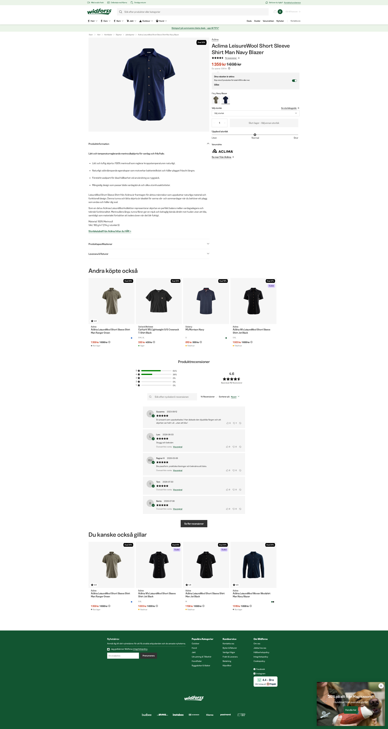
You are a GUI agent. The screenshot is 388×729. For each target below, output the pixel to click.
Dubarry (189, 326)
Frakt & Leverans (230, 656)
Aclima (215, 39)
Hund (194, 648)
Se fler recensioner (194, 523)
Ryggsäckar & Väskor (201, 665)
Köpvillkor (227, 665)
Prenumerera (149, 655)
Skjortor (119, 34)
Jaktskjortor (129, 34)
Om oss (257, 643)
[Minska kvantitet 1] (214, 123)
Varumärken (268, 21)
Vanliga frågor (229, 652)
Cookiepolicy (259, 661)
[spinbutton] (219, 123)
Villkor (216, 84)
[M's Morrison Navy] (206, 301)
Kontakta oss (295, 21)
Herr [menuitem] (93, 21)
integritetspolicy (140, 649)
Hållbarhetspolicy (261, 652)
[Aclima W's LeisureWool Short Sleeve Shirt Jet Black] (253, 301)
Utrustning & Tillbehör (201, 656)
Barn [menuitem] (119, 21)
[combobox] (255, 113)
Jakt (194, 652)
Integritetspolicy (261, 656)
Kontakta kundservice (292, 2)
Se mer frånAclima (221, 157)
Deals (249, 21)
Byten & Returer (230, 648)
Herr (98, 34)
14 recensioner (231, 58)
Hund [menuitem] (161, 21)
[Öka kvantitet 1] (224, 123)
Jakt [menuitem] (132, 21)
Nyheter (280, 21)
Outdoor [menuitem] (146, 21)
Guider (257, 21)
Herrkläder (108, 34)
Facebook (260, 669)
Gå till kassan (292, 11)
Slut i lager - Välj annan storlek (264, 122)
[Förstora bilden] (149, 85)
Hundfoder (197, 661)
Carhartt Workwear (145, 326)
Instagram (260, 673)
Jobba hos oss (260, 648)
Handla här (350, 709)
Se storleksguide (288, 108)
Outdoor (195, 643)
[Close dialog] (381, 686)
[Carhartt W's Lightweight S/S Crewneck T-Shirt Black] (159, 301)
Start (91, 34)
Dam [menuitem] (106, 21)
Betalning (227, 661)
